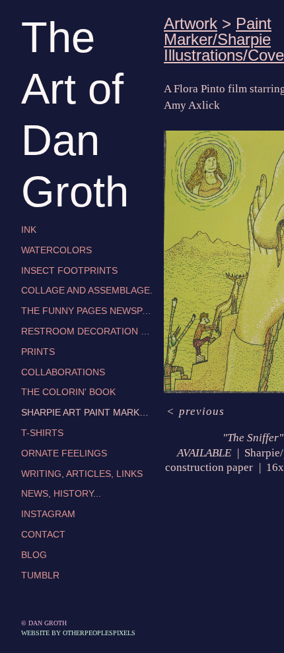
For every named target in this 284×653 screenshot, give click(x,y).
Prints (38, 351)
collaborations (63, 372)
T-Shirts (42, 432)
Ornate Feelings (64, 453)
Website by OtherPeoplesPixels (78, 633)
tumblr (40, 575)
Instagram (48, 514)
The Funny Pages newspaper (87, 310)
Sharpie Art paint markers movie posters (87, 412)
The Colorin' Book (68, 392)
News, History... (61, 493)
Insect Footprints (69, 270)
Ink (28, 229)
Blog (34, 554)
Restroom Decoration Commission (87, 331)
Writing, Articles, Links (82, 473)
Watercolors (56, 250)
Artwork (190, 23)
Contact (43, 534)
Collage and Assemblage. (87, 290)
